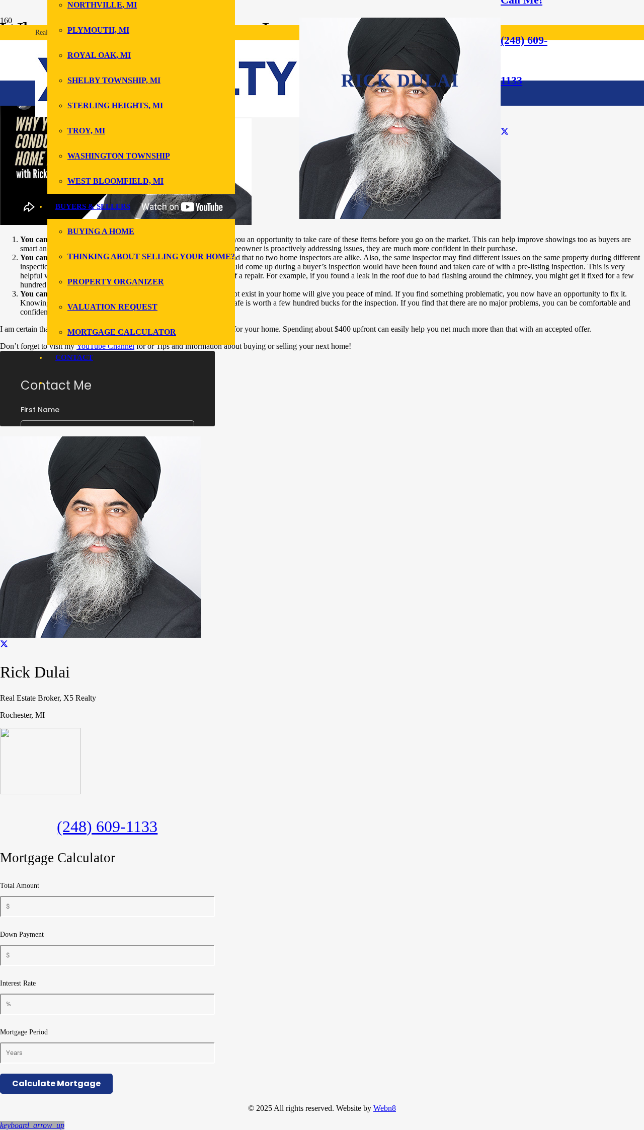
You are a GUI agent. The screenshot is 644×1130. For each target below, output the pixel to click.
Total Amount (19, 885)
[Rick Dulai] (400, 216)
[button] (32, 1125)
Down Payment (22, 934)
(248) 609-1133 (107, 826)
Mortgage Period (24, 1032)
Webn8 (384, 1108)
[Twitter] (505, 131)
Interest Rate (18, 983)
